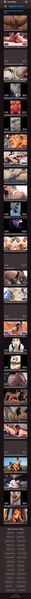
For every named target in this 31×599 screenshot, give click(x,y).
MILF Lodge (21, 569)
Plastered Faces (20, 578)
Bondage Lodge (10, 541)
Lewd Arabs (21, 561)
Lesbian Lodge (10, 561)
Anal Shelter (21, 532)
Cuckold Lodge (20, 545)
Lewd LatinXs (20, 565)
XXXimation (22, 590)
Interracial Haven (9, 557)
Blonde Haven (20, 537)
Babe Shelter (10, 537)
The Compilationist (20, 586)
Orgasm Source (21, 574)
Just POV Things (22, 557)
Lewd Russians (10, 569)
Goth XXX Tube (22, 553)
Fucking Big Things (10, 553)
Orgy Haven (10, 578)
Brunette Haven (21, 541)
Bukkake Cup (10, 545)
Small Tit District (21, 582)
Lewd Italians (10, 565)
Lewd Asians (11, 2)
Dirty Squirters (10, 549)
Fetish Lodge (21, 549)
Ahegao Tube (10, 532)
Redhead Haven (9, 582)
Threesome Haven (10, 590)
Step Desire (9, 586)
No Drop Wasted (10, 574)
